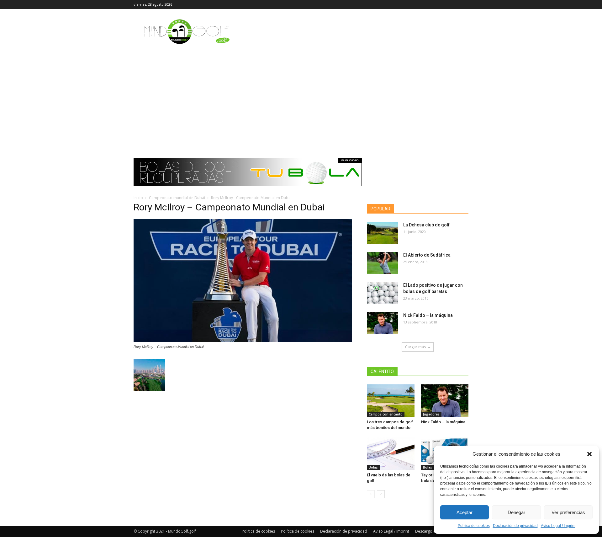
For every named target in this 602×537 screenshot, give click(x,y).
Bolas (373, 467)
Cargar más (415, 347)
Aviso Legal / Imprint (558, 525)
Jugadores (431, 414)
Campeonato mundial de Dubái (177, 197)
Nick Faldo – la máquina (428, 315)
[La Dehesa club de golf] (382, 233)
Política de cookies (474, 525)
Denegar (516, 512)
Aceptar (465, 512)
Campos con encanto (386, 414)
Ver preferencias (568, 512)
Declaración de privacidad (515, 525)
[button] (589, 454)
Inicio (138, 197)
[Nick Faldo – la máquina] (382, 323)
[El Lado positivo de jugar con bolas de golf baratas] (382, 293)
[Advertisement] (301, 96)
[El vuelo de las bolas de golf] (391, 453)
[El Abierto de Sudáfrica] (382, 263)
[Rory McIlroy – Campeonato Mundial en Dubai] (243, 340)
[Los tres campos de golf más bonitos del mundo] (391, 400)
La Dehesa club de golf (426, 224)
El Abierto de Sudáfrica (427, 255)
